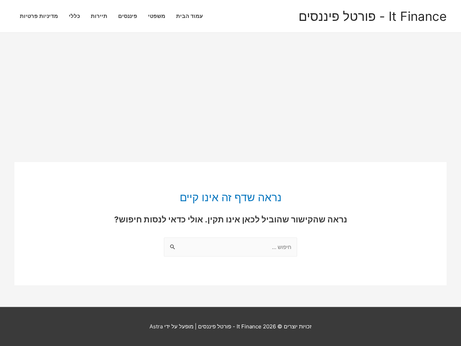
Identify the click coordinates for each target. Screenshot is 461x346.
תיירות (99, 16)
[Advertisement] (230, 86)
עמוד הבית (189, 16)
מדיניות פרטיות (39, 16)
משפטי (156, 16)
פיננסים (127, 16)
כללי (74, 16)
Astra (156, 326)
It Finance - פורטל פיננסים (373, 16)
